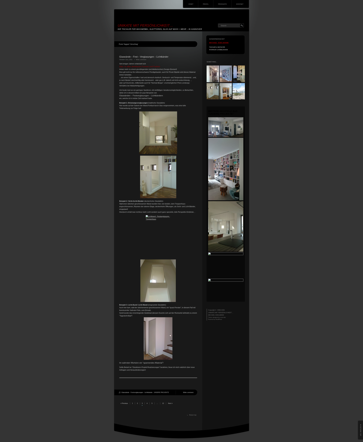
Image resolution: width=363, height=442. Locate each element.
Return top (192, 415)
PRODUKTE (222, 4)
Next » (170, 403)
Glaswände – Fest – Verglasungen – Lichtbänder (143, 57)
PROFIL (206, 4)
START (190, 4)
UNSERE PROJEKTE (161, 392)
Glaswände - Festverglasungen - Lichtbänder (137, 392)
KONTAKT (239, 4)
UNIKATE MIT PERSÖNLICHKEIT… (145, 25)
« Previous (124, 403)
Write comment (141, 59)
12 (163, 403)
